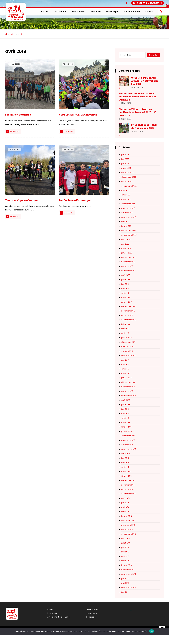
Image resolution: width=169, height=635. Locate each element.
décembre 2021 (128, 203)
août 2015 (125, 453)
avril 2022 (125, 194)
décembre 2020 (128, 230)
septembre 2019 (128, 270)
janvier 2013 (126, 565)
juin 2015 (125, 458)
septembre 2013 (128, 534)
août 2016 (125, 400)
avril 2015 (125, 467)
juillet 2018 (125, 324)
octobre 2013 (127, 529)
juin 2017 (125, 360)
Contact (90, 617)
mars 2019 (125, 297)
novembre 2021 (128, 208)
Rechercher (153, 55)
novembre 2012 (128, 569)
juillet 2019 (125, 279)
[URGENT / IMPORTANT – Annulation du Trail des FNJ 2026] (124, 81)
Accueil (50, 609)
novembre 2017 (128, 346)
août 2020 (126, 239)
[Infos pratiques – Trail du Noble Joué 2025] (124, 128)
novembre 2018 (128, 311)
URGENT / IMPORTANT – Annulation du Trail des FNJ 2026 (144, 81)
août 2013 (125, 538)
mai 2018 (125, 328)
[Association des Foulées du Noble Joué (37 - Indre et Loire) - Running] (15, 12)
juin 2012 (125, 578)
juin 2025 (125, 159)
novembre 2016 (128, 386)
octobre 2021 (127, 212)
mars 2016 (125, 422)
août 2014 (125, 498)
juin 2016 (125, 409)
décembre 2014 (128, 480)
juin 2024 (125, 163)
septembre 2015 (128, 449)
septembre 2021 (128, 217)
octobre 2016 (127, 391)
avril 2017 (125, 369)
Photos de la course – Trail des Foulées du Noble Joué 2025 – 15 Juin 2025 (137, 96)
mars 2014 (126, 511)
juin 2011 (124, 592)
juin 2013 (125, 547)
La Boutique (91, 613)
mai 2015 (125, 462)
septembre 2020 (129, 235)
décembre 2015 (128, 435)
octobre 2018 (127, 315)
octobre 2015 (127, 444)
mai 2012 (125, 583)
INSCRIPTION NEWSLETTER (149, 3)
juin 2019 (125, 284)
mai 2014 (125, 507)
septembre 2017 (128, 355)
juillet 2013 (125, 543)
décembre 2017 (128, 342)
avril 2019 (125, 293)
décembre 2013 (128, 520)
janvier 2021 (126, 226)
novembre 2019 (128, 261)
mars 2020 (126, 248)
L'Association (92, 609)
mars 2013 (125, 560)
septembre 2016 (128, 395)
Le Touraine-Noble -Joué (58, 617)
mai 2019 (125, 288)
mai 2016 (125, 413)
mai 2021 (125, 221)
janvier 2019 (126, 302)
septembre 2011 (128, 587)
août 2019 (125, 275)
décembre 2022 (128, 177)
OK (151, 631)
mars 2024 (126, 168)
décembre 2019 (128, 257)
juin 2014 (125, 502)
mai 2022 (125, 190)
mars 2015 (126, 471)
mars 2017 (125, 373)
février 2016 (126, 427)
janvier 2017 (126, 377)
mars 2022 (126, 199)
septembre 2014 (128, 493)
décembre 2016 (128, 382)
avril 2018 (125, 333)
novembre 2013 (128, 525)
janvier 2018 (126, 337)
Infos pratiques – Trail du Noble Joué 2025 (144, 126)
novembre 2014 (128, 485)
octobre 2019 (127, 266)
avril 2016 (125, 418)
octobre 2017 (127, 351)
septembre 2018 (128, 319)
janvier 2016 (126, 431)
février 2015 (126, 476)
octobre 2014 (127, 489)
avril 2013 (125, 556)
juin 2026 (125, 154)
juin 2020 (125, 244)
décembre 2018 (128, 306)
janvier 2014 (126, 516)
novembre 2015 (128, 440)
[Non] (166, 631)
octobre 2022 (127, 181)
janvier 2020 (126, 252)
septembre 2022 (128, 186)
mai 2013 (125, 551)
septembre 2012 (128, 574)
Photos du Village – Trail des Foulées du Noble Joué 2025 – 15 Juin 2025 (137, 112)
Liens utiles (52, 613)
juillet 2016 (125, 404)
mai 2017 (125, 364)
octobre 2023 (127, 172)
